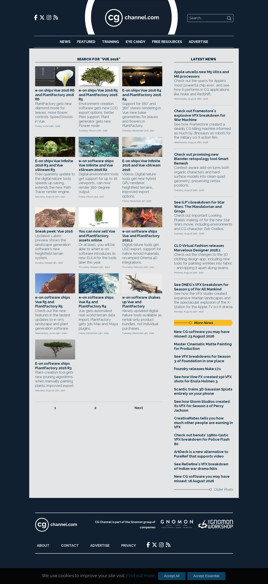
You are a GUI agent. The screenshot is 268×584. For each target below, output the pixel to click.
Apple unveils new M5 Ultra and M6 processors (201, 74)
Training (110, 42)
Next (139, 408)
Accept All (172, 576)
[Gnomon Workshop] (215, 525)
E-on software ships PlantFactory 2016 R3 (53, 365)
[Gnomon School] (177, 525)
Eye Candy (135, 42)
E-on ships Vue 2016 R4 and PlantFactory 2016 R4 (141, 94)
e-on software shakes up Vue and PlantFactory (141, 301)
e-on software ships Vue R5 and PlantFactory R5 (52, 301)
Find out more (140, 575)
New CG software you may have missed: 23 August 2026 (202, 334)
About (43, 545)
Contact (70, 545)
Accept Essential (206, 576)
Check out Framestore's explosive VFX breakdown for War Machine (199, 115)
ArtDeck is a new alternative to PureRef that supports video (201, 454)
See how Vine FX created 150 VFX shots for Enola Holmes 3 (203, 379)
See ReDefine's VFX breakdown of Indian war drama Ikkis (201, 466)
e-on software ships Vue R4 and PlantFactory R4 (96, 301)
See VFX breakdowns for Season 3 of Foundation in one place (202, 358)
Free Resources (167, 42)
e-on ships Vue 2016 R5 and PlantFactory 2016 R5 (98, 94)
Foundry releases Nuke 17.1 (197, 369)
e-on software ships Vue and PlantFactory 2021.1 (141, 235)
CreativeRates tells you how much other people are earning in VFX (203, 422)
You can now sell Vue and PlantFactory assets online (97, 235)
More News (203, 323)
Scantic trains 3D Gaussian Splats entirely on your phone (203, 391)
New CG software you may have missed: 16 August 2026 (202, 478)
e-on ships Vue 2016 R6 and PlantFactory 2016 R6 (54, 94)
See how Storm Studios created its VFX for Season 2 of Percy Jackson (202, 405)
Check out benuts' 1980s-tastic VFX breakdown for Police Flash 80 (202, 439)
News (65, 42)
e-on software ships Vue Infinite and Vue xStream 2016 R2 (96, 165)
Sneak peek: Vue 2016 (54, 231)
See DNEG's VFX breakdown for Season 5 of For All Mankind (201, 287)
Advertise (198, 42)
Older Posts (223, 489)
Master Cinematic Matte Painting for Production (203, 346)
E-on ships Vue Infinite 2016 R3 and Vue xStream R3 (54, 165)
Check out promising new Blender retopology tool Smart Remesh (201, 158)
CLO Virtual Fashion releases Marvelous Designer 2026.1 (199, 248)
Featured (86, 42)
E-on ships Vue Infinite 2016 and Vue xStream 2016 (141, 165)
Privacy (128, 545)
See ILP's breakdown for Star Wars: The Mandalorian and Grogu (199, 206)
